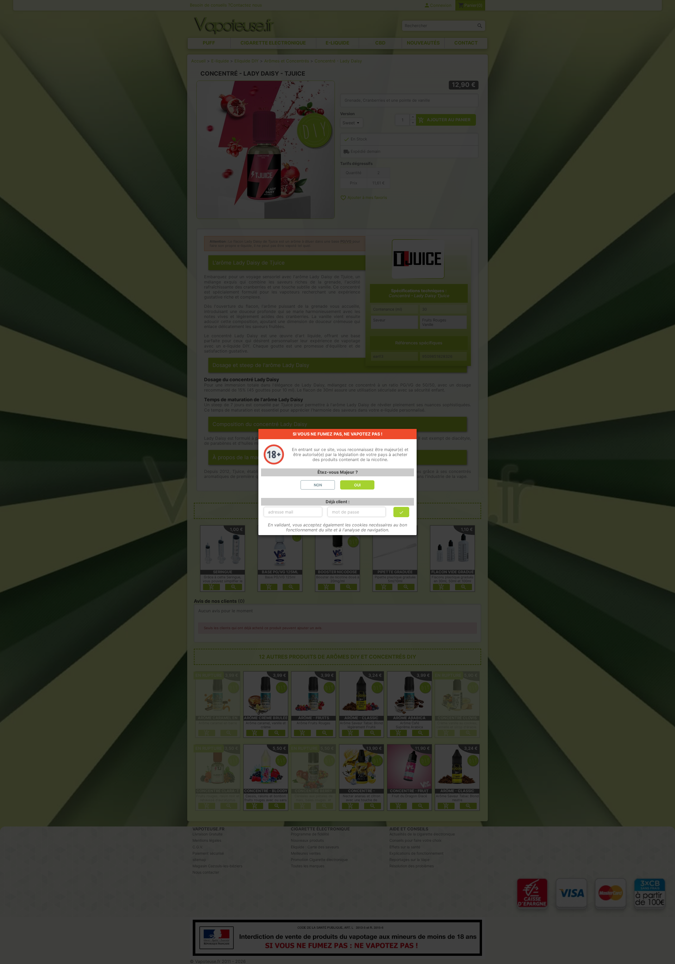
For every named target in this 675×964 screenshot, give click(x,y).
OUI (357, 485)
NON (318, 485)
